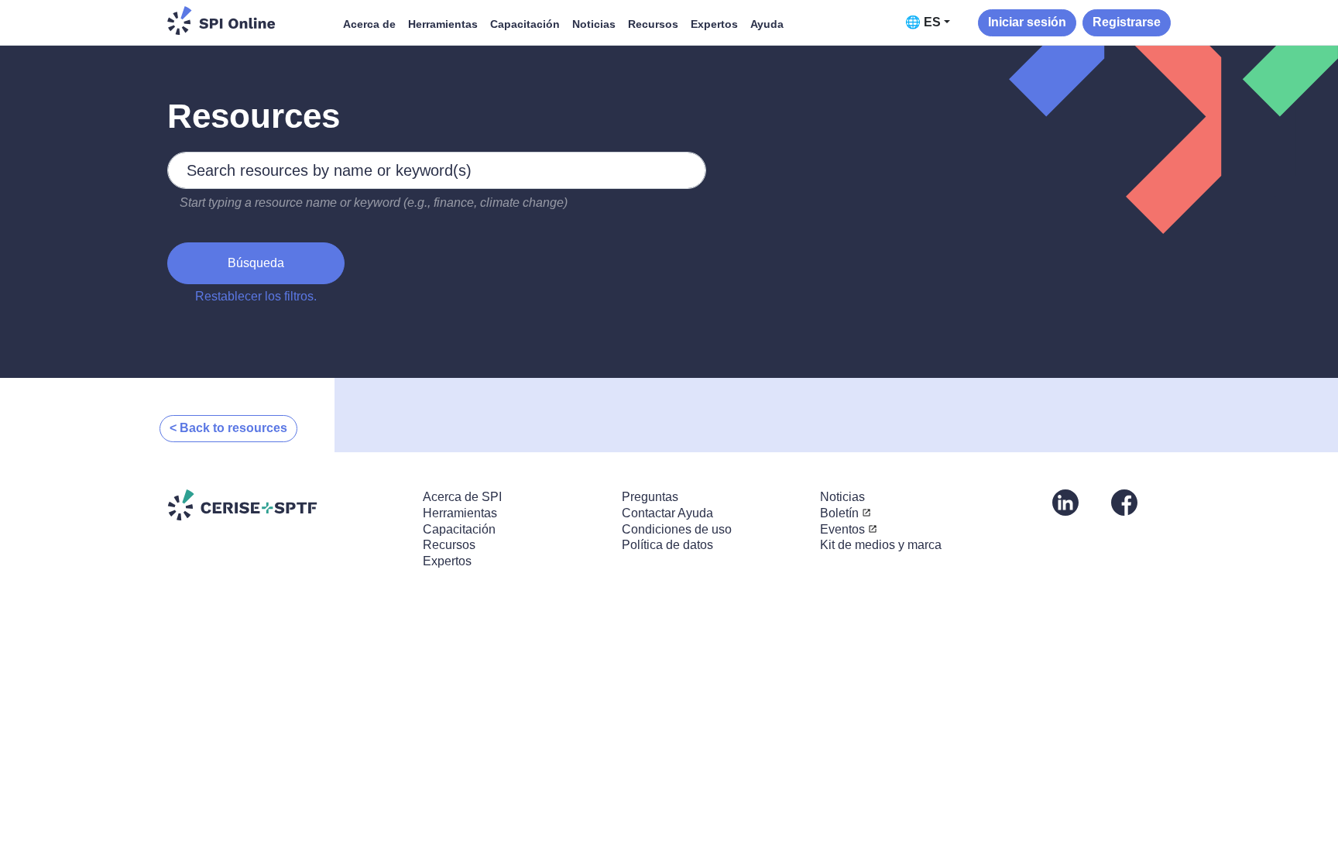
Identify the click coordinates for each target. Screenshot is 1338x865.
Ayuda (767, 24)
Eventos (842, 529)
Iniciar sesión (1027, 22)
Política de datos (667, 544)
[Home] (221, 20)
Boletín (839, 513)
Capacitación (525, 24)
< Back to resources (228, 427)
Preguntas (650, 496)
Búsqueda (256, 262)
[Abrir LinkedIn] (1065, 501)
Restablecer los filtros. (256, 296)
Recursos (653, 24)
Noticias (594, 24)
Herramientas (443, 24)
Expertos (714, 24)
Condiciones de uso (677, 529)
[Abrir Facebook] (1124, 501)
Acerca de (369, 24)
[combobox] (436, 170)
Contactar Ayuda (667, 513)
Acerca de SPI (462, 496)
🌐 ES (923, 22)
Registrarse (1127, 22)
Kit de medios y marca (881, 544)
